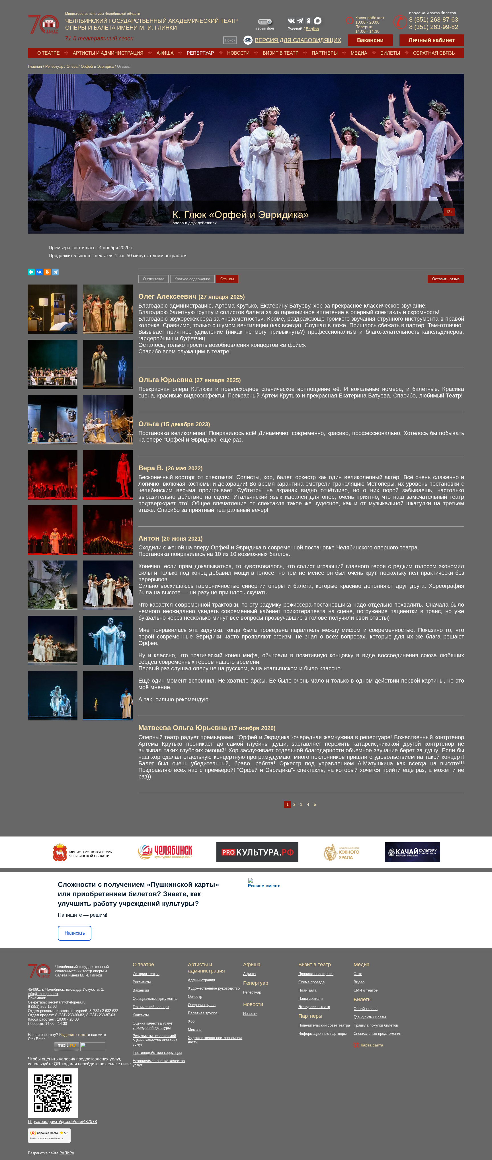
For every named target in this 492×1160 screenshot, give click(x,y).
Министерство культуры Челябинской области (102, 14)
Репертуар (200, 53)
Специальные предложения (377, 1033)
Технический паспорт (151, 1007)
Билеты (390, 53)
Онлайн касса (366, 1009)
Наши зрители (310, 998)
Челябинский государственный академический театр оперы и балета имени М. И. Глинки (82, 971)
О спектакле (153, 279)
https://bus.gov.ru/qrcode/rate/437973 (62, 1121)
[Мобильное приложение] (412, 852)
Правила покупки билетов (376, 1025)
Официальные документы (155, 998)
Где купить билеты (370, 1017)
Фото (358, 974)
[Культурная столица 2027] (165, 852)
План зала (307, 990)
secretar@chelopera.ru (66, 1002)
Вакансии (370, 40)
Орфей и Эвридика (97, 66)
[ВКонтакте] (39, 272)
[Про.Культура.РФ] (257, 852)
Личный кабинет (432, 40)
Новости (238, 53)
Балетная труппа (202, 1013)
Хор (191, 1021)
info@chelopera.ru (43, 994)
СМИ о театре (366, 990)
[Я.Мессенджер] (31, 272)
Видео (359, 982)
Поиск (230, 40)
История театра (146, 974)
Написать (75, 933)
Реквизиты (142, 982)
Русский (295, 28)
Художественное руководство (214, 988)
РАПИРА (67, 1153)
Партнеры (325, 53)
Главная (35, 66)
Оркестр (195, 996)
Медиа (359, 53)
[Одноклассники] (47, 272)
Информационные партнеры (322, 1033)
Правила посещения (315, 974)
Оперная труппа (202, 1005)
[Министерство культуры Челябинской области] (82, 852)
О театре (48, 53)
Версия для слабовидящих (298, 40)
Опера (72, 66)
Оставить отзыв (446, 279)
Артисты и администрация (108, 53)
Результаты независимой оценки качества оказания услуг (155, 1040)
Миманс (195, 1029)
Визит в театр (281, 53)
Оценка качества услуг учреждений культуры (153, 1025)
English (312, 28)
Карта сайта (372, 1045)
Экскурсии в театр (314, 1007)
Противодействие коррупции (157, 1052)
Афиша (165, 53)
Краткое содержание (192, 279)
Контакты (141, 1015)
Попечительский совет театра (324, 1025)
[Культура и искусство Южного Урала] (341, 852)
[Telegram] (55, 272)
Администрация (201, 980)
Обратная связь (434, 53)
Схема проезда (311, 982)
